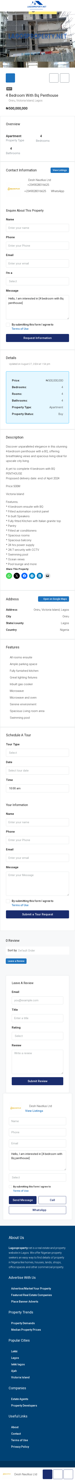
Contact (16, 1433)
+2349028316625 (38, 185)
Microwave (17, 691)
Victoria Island (20, 1377)
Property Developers (24, 1405)
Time (9, 780)
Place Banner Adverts (24, 1301)
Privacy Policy (20, 1446)
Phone (10, 237)
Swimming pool (20, 717)
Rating (16, 1027)
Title (15, 1009)
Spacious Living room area (27, 711)
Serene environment (23, 704)
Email (9, 255)
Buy (9, 89)
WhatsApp (57, 191)
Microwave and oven (23, 697)
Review (16, 1045)
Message (12, 290)
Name (10, 219)
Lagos (15, 1357)
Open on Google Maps (55, 599)
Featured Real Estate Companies (31, 1295)
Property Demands (23, 1323)
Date (9, 762)
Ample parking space (23, 664)
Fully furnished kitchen (24, 671)
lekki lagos (18, 1364)
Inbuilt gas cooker (21, 684)
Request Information (37, 338)
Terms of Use (20, 328)
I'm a (9, 273)
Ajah (14, 1370)
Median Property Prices (26, 1329)
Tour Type (13, 744)
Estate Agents (19, 1399)
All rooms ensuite (21, 657)
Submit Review (38, 1081)
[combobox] (37, 281)
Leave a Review (16, 961)
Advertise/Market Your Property (31, 1288)
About (14, 1427)
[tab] (10, 78)
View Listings (60, 170)
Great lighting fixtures (23, 677)
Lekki (14, 1351)
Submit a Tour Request (37, 914)
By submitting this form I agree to (32, 326)
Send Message (23, 1200)
